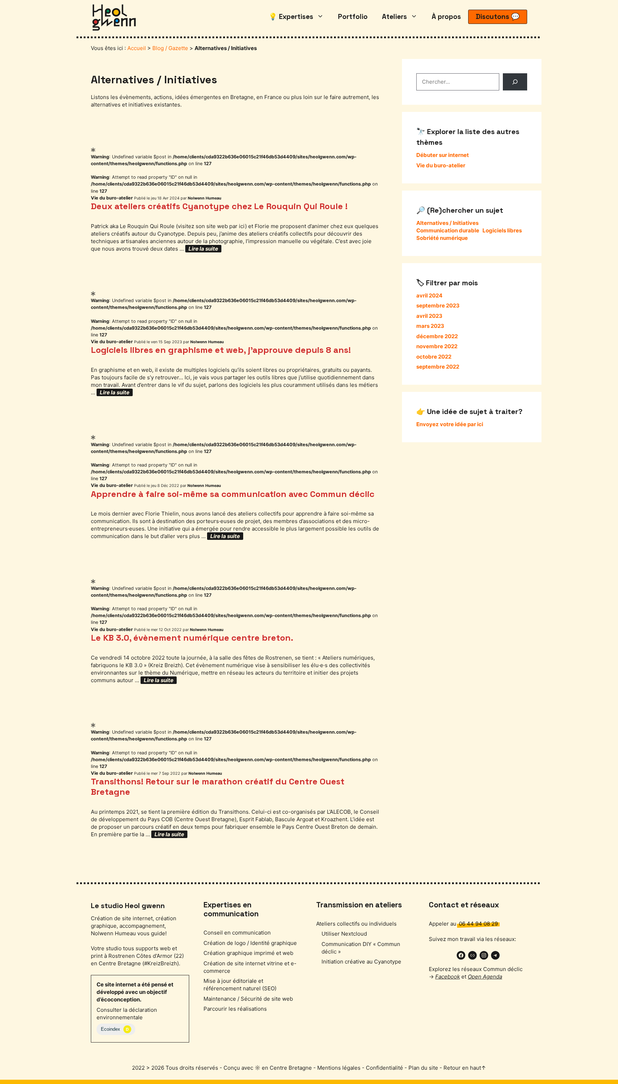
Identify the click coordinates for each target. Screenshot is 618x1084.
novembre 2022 (436, 346)
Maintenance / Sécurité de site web (248, 998)
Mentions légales (338, 1067)
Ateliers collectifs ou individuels (356, 923)
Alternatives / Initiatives (447, 223)
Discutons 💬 (498, 16)
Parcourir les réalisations (235, 1008)
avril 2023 (429, 315)
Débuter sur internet (442, 155)
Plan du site (423, 1067)
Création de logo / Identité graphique (250, 943)
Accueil (136, 48)
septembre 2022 (437, 366)
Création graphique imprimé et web (248, 953)
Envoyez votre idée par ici (449, 424)
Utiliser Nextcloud (344, 933)
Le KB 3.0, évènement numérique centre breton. (192, 637)
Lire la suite (203, 248)
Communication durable (447, 230)
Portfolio (353, 16)
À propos (446, 16)
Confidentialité (384, 1067)
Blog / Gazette (170, 48)
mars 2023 (430, 325)
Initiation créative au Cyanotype (361, 961)
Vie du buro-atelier (112, 198)
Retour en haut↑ (464, 1067)
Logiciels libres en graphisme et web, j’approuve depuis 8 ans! (221, 349)
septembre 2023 (438, 305)
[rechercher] (515, 81)
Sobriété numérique (442, 238)
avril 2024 (429, 295)
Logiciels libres (502, 230)
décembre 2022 (437, 336)
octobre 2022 (433, 356)
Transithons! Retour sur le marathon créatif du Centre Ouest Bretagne (217, 786)
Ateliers (394, 16)
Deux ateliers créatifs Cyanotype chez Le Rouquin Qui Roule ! (219, 206)
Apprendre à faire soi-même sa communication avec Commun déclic (232, 493)
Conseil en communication (237, 932)
